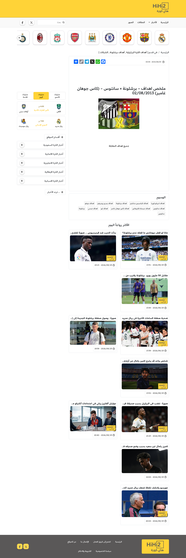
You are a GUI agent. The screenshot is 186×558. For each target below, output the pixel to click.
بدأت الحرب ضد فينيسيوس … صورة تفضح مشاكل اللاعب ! (93, 232)
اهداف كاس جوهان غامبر (120, 208)
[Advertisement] (66, 8)
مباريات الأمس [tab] (57, 95)
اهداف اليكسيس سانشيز (139, 203)
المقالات (141, 22)
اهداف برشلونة (121, 203)
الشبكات (104, 52)
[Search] (63, 22)
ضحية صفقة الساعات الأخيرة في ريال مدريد (145, 318)
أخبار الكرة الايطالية (54, 171)
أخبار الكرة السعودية (53, 145)
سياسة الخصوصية (103, 551)
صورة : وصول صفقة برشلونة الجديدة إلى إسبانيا (93, 318)
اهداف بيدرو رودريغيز (105, 203)
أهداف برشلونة (117, 52)
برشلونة (82, 208)
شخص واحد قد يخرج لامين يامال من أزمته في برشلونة (145, 360)
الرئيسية (164, 22)
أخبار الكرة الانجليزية (53, 163)
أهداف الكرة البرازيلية (136, 52)
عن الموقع (72, 541)
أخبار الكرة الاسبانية (53, 180)
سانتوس (161, 214)
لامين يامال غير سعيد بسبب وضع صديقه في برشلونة (145, 446)
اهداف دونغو (89, 203)
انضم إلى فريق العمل (102, 541)
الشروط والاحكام (84, 551)
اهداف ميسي (93, 208)
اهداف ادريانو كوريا (157, 203)
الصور (131, 22)
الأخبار (154, 22)
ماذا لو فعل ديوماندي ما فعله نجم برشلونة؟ (145, 232)
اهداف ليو (104, 208)
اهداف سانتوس (158, 208)
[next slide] (19, 38)
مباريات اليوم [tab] (41, 95)
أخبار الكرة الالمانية (54, 154)
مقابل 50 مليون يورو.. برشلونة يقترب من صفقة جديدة (145, 275)
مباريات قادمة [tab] (25, 95)
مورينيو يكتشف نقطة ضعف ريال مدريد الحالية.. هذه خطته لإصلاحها (145, 487)
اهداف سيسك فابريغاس (141, 208)
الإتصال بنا (85, 541)
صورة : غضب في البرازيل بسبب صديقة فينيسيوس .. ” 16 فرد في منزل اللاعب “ (145, 403)
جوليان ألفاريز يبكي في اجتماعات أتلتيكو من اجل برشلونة (93, 403)
